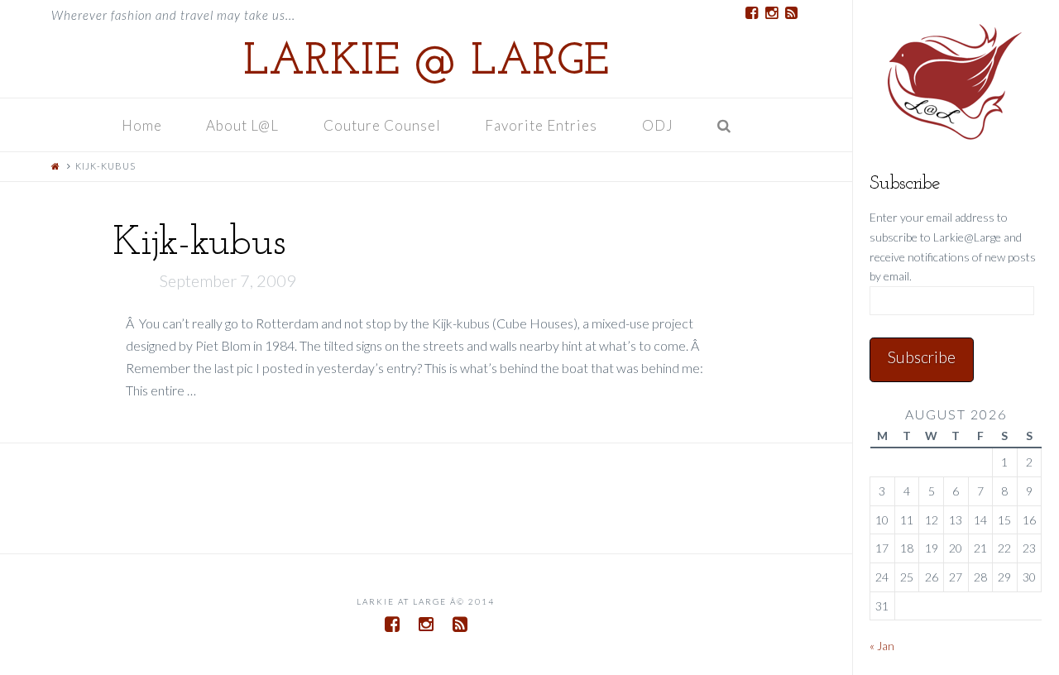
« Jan (882, 646)
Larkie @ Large (426, 63)
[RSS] (791, 13)
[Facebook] (751, 13)
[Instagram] (771, 13)
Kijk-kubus (199, 244)
